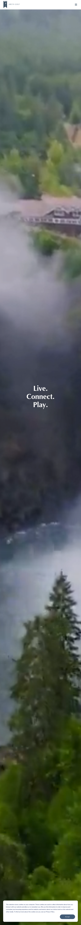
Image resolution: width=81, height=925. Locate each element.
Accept (67, 917)
